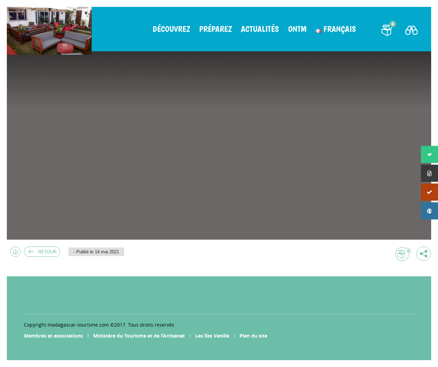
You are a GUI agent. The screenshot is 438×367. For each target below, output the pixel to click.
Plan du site (253, 335)
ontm (297, 29)
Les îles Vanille (212, 335)
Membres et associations (53, 335)
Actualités (260, 29)
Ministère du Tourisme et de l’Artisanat (139, 335)
